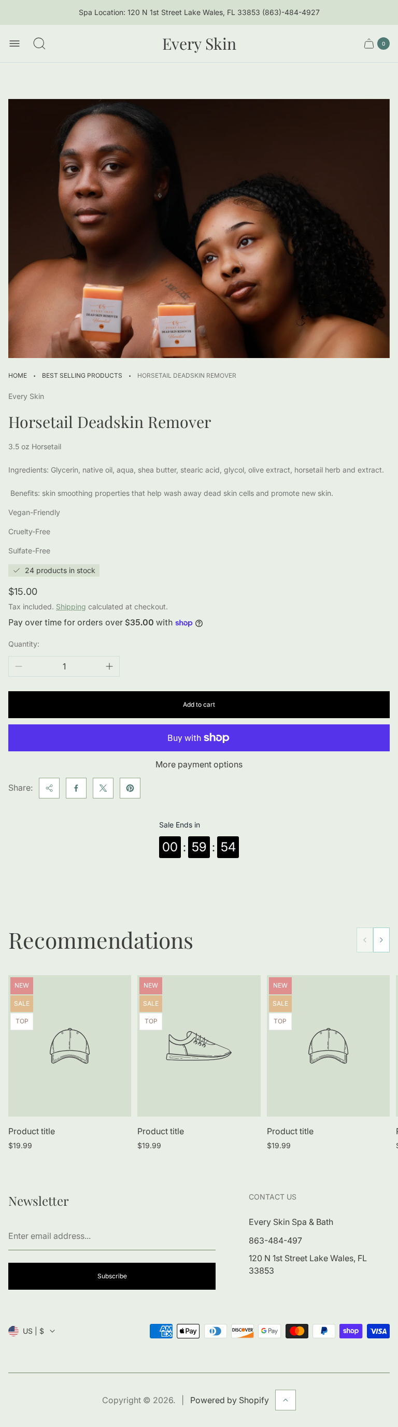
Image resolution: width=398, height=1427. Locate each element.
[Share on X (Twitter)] (103, 788)
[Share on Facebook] (76, 788)
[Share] (49, 788)
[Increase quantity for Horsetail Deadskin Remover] (109, 666)
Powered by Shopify (229, 1400)
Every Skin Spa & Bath (291, 1222)
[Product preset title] (69, 1046)
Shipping (71, 606)
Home (17, 375)
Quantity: (23, 643)
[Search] (39, 43)
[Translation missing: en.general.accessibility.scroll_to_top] (285, 1400)
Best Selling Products (82, 375)
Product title (31, 1131)
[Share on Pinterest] (130, 788)
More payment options (199, 764)
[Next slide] (381, 939)
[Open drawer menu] (14, 43)
